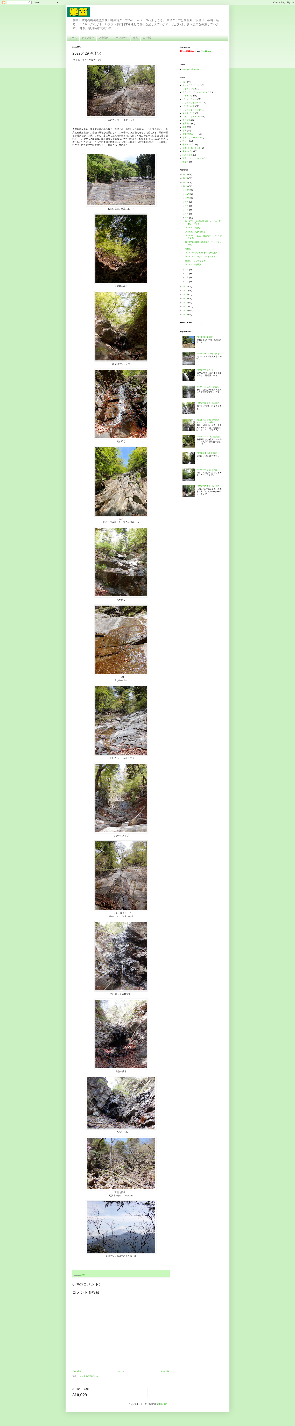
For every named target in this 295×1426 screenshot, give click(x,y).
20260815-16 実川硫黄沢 (208, 436)
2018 (185, 302)
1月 (187, 281)
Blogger (162, 1404)
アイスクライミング (191, 85)
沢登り (83, 1275)
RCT (184, 82)
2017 (185, 306)
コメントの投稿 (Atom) (88, 1376)
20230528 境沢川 (193, 227)
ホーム (73, 37)
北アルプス (187, 155)
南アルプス (187, 151)
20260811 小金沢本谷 (206, 453)
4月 (187, 269)
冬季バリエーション (191, 148)
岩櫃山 (188, 248)
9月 (187, 202)
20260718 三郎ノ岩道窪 (207, 387)
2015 (185, 314)
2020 (185, 294)
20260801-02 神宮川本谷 (208, 353)
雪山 (184, 130)
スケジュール (121, 37)
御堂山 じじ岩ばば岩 (195, 260)
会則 (135, 37)
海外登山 (186, 120)
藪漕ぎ (185, 162)
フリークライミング (191, 110)
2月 (187, 277)
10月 (187, 198)
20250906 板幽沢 (204, 337)
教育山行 (186, 123)
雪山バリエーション (191, 137)
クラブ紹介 (88, 37)
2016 (185, 310)
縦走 (184, 127)
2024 (185, 182)
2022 (185, 286)
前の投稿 (165, 1371)
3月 (187, 273)
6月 (187, 214)
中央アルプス (188, 144)
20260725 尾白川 (204, 370)
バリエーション (189, 99)
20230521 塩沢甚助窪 (195, 232)
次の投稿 (77, 1371)
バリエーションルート (192, 103)
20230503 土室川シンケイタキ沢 (200, 256)
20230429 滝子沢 (193, 264)
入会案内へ (206, 51)
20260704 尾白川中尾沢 (207, 403)
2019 (185, 298)
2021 (185, 290)
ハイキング (187, 96)
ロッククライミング (191, 116)
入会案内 (104, 37)
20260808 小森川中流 (206, 470)
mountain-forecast (190, 69)
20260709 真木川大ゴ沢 (207, 486)
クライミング (188, 89)
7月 (187, 210)
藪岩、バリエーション (192, 158)
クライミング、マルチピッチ (195, 92)
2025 (185, 178)
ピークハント (188, 106)
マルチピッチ (188, 113)
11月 (187, 194)
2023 (185, 186)
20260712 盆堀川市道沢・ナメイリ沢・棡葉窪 (208, 421)
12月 (187, 190)
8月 (187, 206)
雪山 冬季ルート (189, 134)
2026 (185, 174)
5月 (187, 218)
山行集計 (148, 37)
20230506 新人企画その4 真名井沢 (201, 252)
